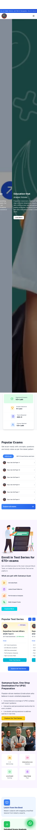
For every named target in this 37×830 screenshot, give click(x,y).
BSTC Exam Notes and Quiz (25, 456)
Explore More (9, 609)
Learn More (6, 217)
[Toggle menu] (33, 16)
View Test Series (14, 660)
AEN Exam (8, 456)
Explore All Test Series (18, 668)
